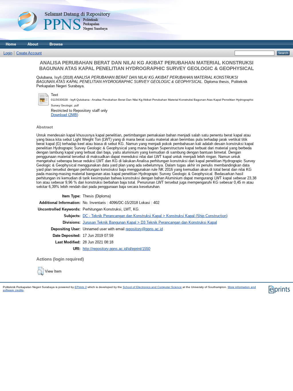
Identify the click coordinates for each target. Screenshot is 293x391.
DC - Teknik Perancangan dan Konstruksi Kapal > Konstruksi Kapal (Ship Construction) (155, 216)
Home (11, 44)
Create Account (29, 53)
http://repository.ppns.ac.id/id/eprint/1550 (116, 249)
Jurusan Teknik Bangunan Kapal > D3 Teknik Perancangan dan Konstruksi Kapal (150, 222)
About (32, 44)
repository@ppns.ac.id (144, 229)
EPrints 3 (81, 287)
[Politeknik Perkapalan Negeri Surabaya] (75, 39)
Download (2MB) (64, 115)
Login (7, 53)
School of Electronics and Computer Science (152, 287)
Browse (56, 44)
